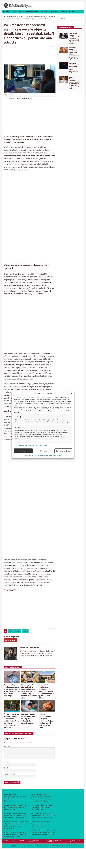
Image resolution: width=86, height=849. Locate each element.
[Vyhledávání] (70, 18)
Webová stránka (9, 774)
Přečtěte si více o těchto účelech (39, 445)
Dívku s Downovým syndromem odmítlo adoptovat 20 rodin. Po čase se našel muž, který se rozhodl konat (74, 82)
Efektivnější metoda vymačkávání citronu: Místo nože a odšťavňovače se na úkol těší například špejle (74, 53)
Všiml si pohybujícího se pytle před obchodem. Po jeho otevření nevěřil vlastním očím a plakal (46, 720)
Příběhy (45, 12)
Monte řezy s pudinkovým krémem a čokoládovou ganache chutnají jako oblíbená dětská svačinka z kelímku (15, 815)
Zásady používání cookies (33, 841)
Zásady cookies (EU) (75, 841)
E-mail (6, 768)
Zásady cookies (29, 455)
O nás (13, 841)
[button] (71, 393)
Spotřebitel (54, 12)
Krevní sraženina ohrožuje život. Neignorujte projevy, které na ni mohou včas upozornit (41, 824)
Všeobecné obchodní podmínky (54, 841)
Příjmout (23, 451)
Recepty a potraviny (30, 12)
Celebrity (6, 12)
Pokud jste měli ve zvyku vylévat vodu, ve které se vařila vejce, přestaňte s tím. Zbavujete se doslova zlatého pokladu (43, 832)
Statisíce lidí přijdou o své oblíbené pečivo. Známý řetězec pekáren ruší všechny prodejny (15, 807)
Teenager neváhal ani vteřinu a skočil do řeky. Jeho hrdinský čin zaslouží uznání (28, 718)
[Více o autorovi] (46, 655)
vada (25, 631)
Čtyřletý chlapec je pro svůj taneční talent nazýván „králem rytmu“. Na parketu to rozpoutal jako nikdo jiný (11, 720)
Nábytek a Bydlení (68, 12)
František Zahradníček (29, 647)
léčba (18, 631)
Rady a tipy (16, 12)
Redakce (6, 840)
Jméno (6, 762)
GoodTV (12, 590)
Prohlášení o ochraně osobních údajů (45, 455)
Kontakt (59, 455)
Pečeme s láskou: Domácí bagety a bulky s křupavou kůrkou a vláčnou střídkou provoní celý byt (15, 834)
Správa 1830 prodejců (22, 445)
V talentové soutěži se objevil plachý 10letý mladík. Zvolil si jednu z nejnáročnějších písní (74, 68)
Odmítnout (43, 451)
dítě (10, 631)
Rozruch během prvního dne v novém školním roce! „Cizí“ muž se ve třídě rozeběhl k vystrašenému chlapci (46, 691)
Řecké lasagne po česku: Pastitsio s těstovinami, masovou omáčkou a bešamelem (15, 799)
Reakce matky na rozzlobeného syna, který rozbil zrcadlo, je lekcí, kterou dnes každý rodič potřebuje (12, 690)
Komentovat (10, 640)
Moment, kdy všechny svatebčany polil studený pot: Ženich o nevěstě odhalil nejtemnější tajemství (74, 38)
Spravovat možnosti (63, 451)
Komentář (7, 746)
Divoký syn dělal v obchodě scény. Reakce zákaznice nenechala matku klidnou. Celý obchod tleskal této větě (29, 691)
